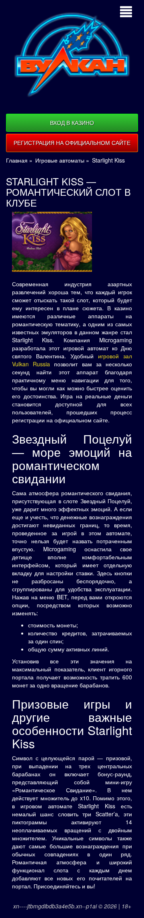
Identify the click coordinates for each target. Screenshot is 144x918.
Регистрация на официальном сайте (72, 143)
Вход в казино (72, 123)
